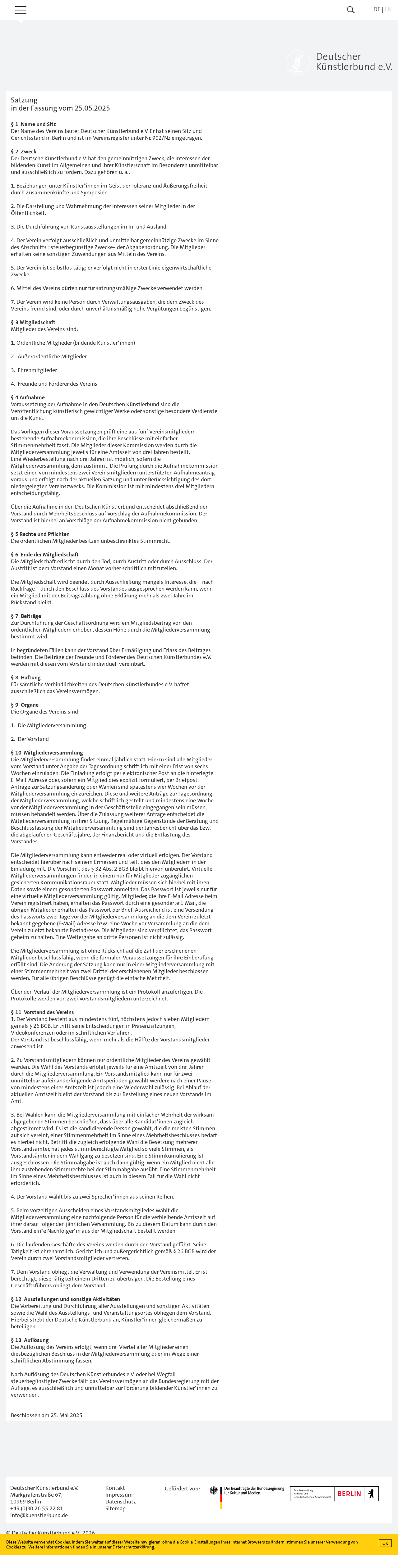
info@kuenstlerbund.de (39, 1515)
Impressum (119, 1494)
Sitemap (115, 1508)
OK (385, 1543)
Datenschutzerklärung (133, 1547)
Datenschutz (120, 1501)
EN (388, 9)
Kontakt (115, 1488)
